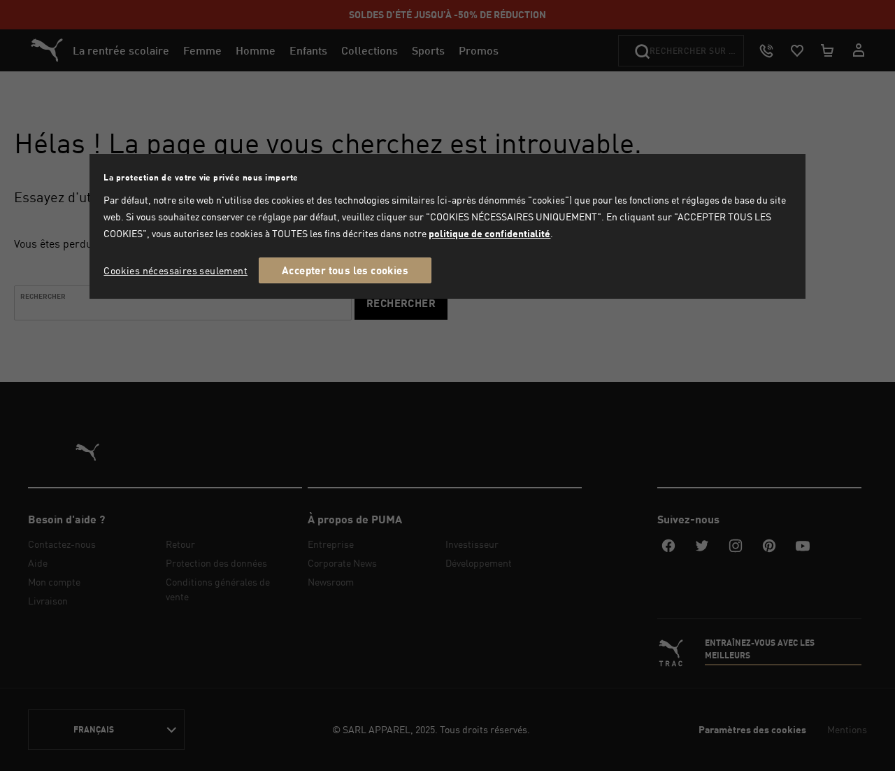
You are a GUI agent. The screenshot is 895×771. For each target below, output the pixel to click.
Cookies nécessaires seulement (175, 270)
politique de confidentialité (489, 233)
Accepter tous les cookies (345, 270)
